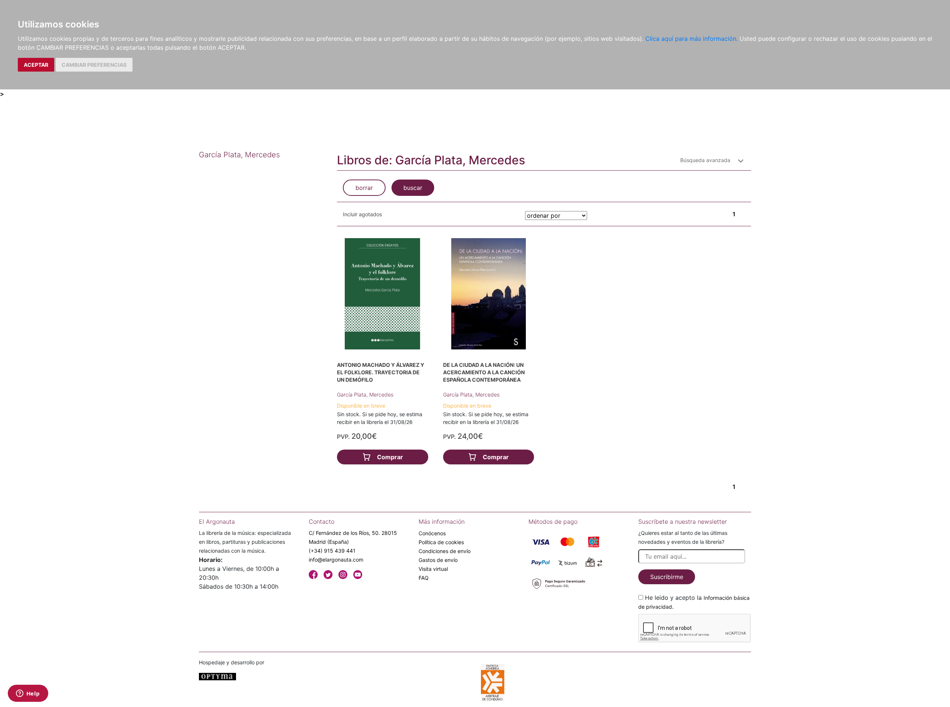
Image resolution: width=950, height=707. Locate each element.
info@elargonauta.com (336, 559)
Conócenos (432, 533)
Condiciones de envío (445, 551)
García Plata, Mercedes (365, 394)
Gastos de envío (438, 560)
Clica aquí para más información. (691, 38)
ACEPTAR (36, 65)
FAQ (424, 578)
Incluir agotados (362, 214)
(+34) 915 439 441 (332, 550)
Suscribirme (666, 577)
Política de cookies (441, 542)
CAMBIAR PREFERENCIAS (94, 65)
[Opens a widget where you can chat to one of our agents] (27, 694)
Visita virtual (433, 569)
